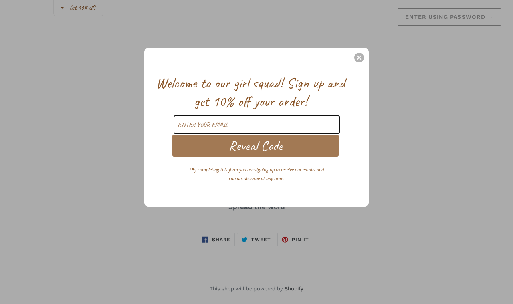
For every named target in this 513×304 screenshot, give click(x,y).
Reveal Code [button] (255, 146)
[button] (359, 57)
